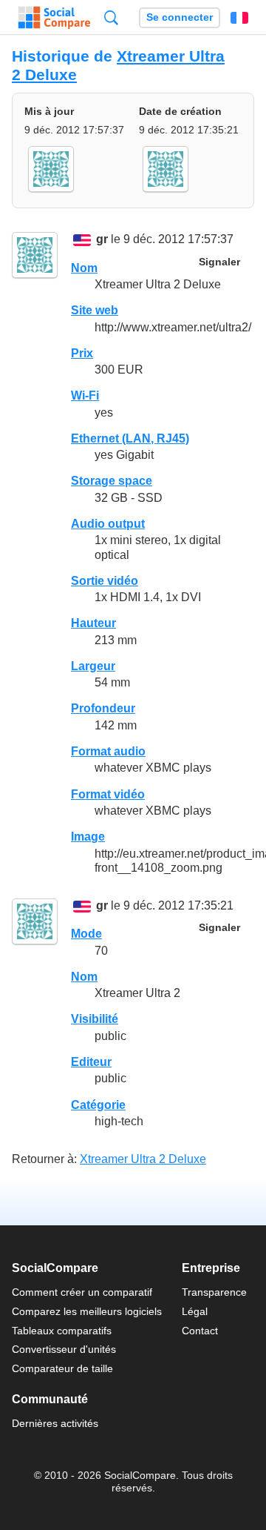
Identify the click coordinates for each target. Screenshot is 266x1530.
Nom (84, 268)
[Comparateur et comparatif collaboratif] (54, 18)
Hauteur (93, 623)
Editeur (91, 1062)
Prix (82, 353)
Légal (195, 1311)
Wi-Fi (85, 395)
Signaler (219, 262)
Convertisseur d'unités (64, 1349)
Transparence (214, 1292)
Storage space (111, 480)
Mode (86, 933)
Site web (94, 310)
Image (88, 836)
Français (239, 18)
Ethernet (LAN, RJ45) (130, 438)
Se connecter (179, 17)
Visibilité (94, 1019)
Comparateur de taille (62, 1368)
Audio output (108, 523)
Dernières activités (55, 1423)
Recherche (111, 17)
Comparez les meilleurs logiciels (87, 1311)
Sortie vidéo (104, 580)
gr (102, 240)
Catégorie (98, 1105)
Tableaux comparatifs (62, 1331)
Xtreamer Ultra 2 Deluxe (143, 1159)
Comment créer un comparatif (82, 1292)
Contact (200, 1331)
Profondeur (103, 708)
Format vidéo (108, 794)
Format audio (108, 751)
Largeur (93, 666)
